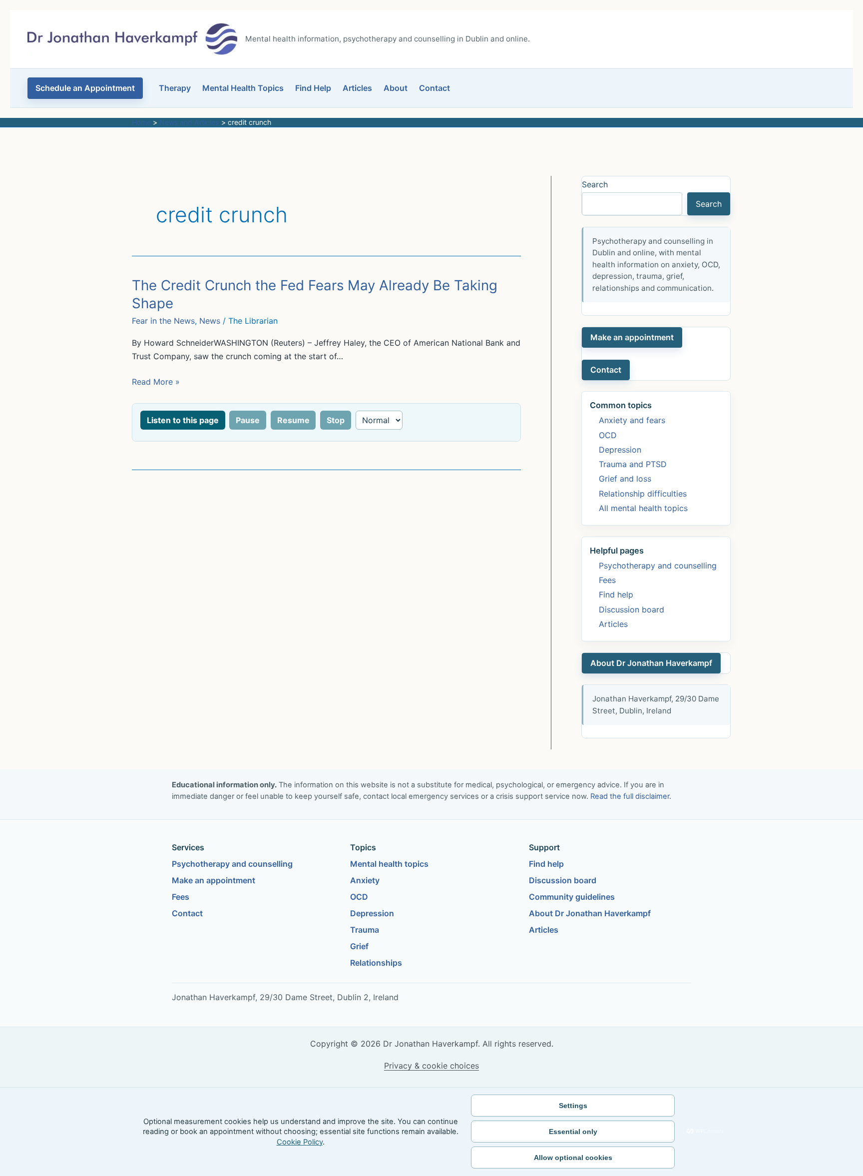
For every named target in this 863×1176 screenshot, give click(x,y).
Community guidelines (572, 897)
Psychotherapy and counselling (658, 566)
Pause (248, 420)
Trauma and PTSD (633, 464)
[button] (85, 88)
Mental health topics (389, 864)
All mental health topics (643, 508)
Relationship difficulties (643, 494)
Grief (359, 946)
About (396, 88)
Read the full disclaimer (629, 796)
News (209, 321)
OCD (608, 435)
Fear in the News (163, 321)
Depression (620, 450)
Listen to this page (183, 420)
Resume (293, 420)
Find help (616, 594)
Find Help (313, 88)
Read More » (156, 382)
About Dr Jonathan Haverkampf (651, 663)
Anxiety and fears (632, 420)
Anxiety (365, 880)
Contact (434, 88)
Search (595, 184)
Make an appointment (632, 337)
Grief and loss (625, 479)
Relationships (376, 963)
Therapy (175, 88)
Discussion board (631, 609)
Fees (607, 580)
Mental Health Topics (243, 88)
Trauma (364, 930)
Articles (357, 88)
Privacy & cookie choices (431, 1066)
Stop (336, 420)
